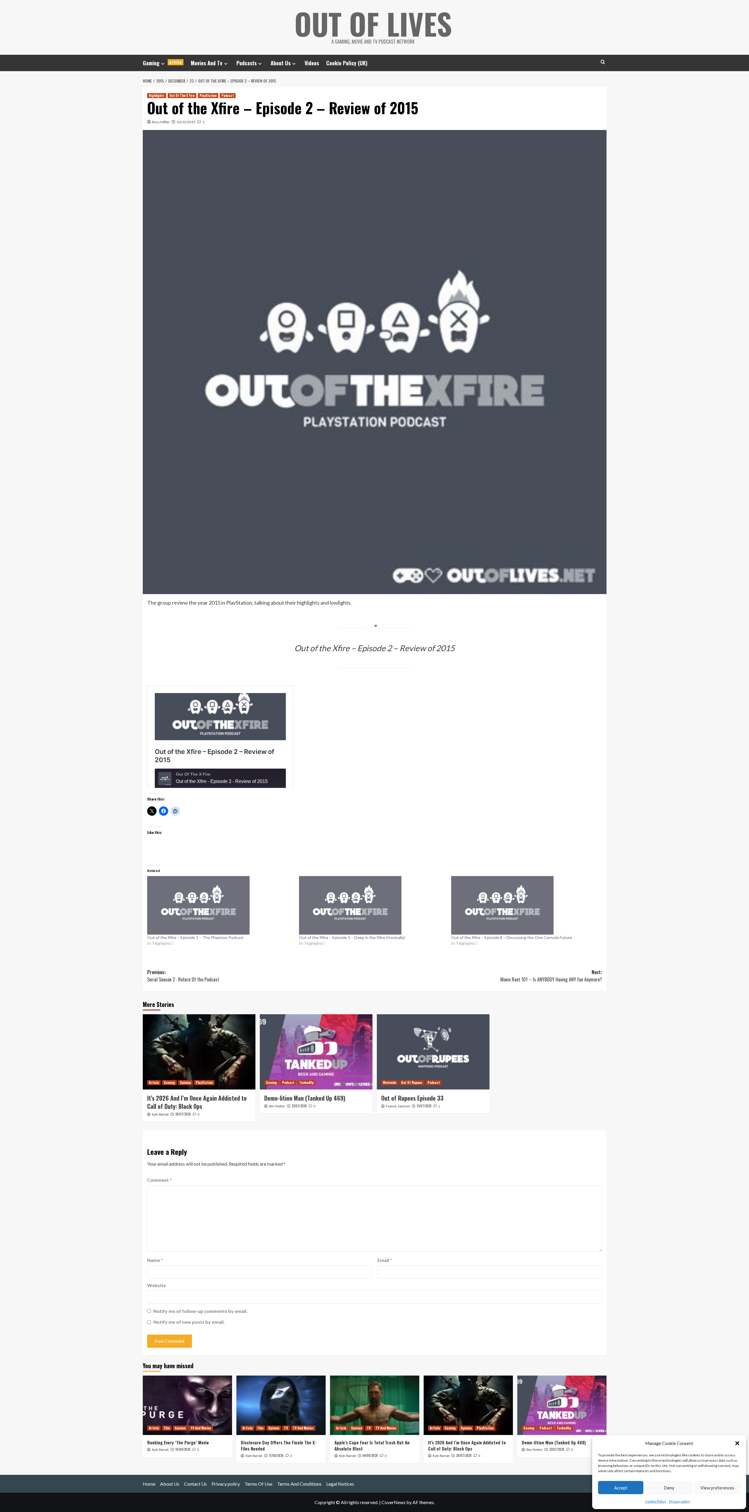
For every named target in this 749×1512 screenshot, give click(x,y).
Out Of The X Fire (182, 95)
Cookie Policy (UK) (346, 63)
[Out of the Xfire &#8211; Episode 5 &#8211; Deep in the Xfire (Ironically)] (372, 905)
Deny (669, 1487)
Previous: (183, 976)
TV (286, 1428)
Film (167, 1428)
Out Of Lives (373, 23)
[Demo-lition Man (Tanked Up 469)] (316, 1051)
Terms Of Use (258, 1484)
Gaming (162, 63)
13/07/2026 (424, 1106)
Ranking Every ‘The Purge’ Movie (178, 1442)
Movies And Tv (206, 63)
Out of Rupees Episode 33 (412, 1098)
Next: (551, 976)
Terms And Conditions (299, 1484)
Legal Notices (340, 1484)
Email (384, 1260)
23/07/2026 (299, 1106)
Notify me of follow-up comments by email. (200, 1311)
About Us (281, 63)
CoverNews (394, 1502)
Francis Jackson (398, 1106)
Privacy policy (679, 1501)
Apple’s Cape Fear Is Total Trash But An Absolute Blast (372, 1445)
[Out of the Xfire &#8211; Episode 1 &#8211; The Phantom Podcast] (220, 905)
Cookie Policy (655, 1501)
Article (154, 1082)
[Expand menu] (162, 63)
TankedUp (306, 1082)
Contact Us (195, 1484)
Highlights (156, 95)
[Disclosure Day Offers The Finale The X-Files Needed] (281, 1405)
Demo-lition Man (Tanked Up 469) (304, 1098)
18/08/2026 (182, 1449)
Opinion (185, 1082)
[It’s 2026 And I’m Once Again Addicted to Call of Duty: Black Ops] (199, 1051)
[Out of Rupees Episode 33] (433, 1051)
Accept (621, 1487)
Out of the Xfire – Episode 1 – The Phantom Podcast (195, 937)
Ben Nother (277, 1106)
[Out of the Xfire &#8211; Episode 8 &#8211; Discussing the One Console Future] (524, 905)
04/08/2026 (370, 1455)
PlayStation (208, 95)
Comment (159, 1180)
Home (149, 1484)
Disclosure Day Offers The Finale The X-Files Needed (279, 1445)
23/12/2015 (186, 122)
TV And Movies (200, 1428)
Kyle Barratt (160, 1114)
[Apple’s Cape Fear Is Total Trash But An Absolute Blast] (374, 1405)
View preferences (717, 1487)
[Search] (603, 62)
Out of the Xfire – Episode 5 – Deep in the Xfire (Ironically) (352, 937)
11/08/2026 (276, 1455)
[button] (737, 1443)
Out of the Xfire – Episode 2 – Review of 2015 (374, 648)
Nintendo (389, 1082)
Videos (312, 63)
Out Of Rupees (411, 1082)
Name (155, 1260)
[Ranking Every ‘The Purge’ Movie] (187, 1405)
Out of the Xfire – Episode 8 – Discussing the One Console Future (511, 937)
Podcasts (246, 63)
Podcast (227, 95)
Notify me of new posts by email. (189, 1322)
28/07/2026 (183, 1114)
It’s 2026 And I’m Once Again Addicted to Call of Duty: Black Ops (197, 1102)
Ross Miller (161, 122)
